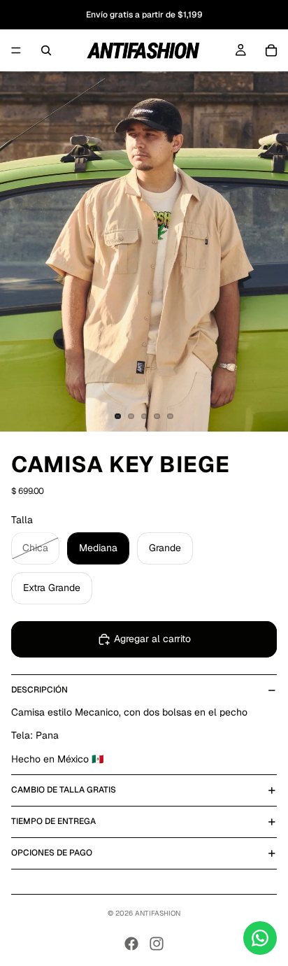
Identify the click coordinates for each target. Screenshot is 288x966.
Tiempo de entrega (53, 821)
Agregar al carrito (152, 638)
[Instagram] (156, 943)
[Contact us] (260, 938)
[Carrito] (271, 50)
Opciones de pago (51, 852)
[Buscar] (46, 50)
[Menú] (16, 50)
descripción (39, 689)
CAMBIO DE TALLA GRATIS (63, 789)
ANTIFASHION (157, 913)
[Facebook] (131, 943)
